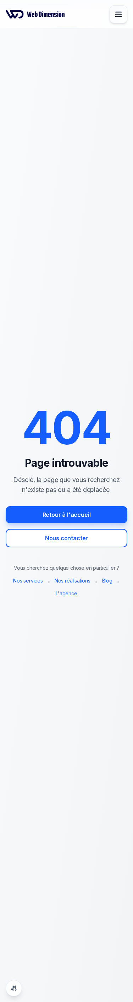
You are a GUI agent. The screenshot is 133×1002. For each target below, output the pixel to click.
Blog (107, 581)
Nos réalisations (72, 581)
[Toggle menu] (118, 14)
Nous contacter (66, 538)
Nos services (28, 581)
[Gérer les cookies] (14, 988)
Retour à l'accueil (67, 514)
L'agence (66, 593)
